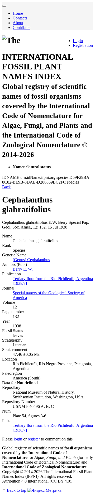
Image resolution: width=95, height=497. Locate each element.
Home (18, 13)
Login (78, 40)
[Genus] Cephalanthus (31, 259)
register (34, 439)
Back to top (16, 490)
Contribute (21, 27)
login (18, 439)
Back (6, 187)
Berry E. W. (23, 269)
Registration (83, 45)
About (18, 23)
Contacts (20, 18)
